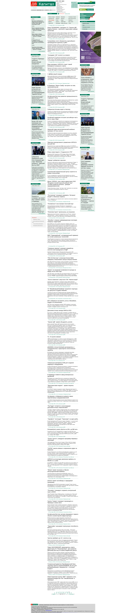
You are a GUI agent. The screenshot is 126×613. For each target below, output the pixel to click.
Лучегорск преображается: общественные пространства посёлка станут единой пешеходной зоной (38, 22)
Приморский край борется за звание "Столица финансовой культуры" (87, 6)
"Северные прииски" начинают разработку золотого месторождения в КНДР (60, 249)
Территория (63, 21)
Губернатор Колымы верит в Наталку (59, 109)
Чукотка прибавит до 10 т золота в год (59, 538)
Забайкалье (58, 5)
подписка (63, 604)
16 (63, 592)
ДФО (63, 1)
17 (65, 592)
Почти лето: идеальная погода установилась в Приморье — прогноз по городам (87, 199)
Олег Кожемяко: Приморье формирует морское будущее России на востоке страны (87, 165)
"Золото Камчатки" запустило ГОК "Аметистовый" (63, 279)
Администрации (86, 23)
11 (54, 592)
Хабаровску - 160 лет (36, 219)
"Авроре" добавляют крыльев (57, 160)
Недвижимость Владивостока (38, 225)
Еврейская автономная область (62, 4)
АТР (57, 1)
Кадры (62, 20)
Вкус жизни (71, 21)
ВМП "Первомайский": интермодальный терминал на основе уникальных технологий (63, 236)
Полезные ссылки (86, 27)
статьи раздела (42, 51)
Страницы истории (72, 16)
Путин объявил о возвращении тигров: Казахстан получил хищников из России (87, 80)
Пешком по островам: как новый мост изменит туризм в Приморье (38, 199)
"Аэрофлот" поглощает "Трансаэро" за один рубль (63, 419)
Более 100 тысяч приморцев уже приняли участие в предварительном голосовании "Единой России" (37, 125)
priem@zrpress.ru (49, 610)
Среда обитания (64, 23)
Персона (62, 18)
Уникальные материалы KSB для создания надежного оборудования (61, 363)
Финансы (57, 18)
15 (61, 592)
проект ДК (52, 604)
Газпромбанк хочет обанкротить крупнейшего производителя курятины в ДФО (61, 41)
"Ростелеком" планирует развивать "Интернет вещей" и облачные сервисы (61, 195)
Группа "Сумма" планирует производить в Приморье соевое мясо (60, 501)
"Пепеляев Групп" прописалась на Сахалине (61, 212)
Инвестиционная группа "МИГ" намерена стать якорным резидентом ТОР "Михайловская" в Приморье (62, 578)
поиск (68, 604)
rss (66, 604)
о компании (41, 604)
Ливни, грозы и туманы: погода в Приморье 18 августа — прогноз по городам (38, 35)
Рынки (57, 20)
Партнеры (63, 16)
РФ (60, 1)
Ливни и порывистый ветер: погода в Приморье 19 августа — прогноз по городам (38, 29)
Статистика (85, 29)
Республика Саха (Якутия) (61, 9)
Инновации (58, 23)
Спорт (70, 23)
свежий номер (46, 604)
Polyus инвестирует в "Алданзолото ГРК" (60, 152)
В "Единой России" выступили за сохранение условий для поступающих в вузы (38, 42)
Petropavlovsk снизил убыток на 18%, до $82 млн (62, 429)
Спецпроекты (83, 15)
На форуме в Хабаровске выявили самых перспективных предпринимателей (60, 397)
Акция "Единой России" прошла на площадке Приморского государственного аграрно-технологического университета (38, 67)
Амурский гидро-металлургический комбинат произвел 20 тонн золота (61, 130)
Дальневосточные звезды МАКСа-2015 (59, 310)
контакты (72, 604)
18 (67, 592)
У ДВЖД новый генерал (55, 74)
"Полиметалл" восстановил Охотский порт (60, 203)
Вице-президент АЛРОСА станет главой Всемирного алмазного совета (60, 65)
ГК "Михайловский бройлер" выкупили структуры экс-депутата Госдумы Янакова (62, 289)
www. (34, 7)
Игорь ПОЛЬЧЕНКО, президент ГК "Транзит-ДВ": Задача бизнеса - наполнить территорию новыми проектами (63, 29)
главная (50, 13)
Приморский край (59, 8)
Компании (58, 16)
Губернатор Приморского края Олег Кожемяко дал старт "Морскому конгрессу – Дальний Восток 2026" (38, 161)
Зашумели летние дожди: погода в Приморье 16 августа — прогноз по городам (38, 48)
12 (56, 592)
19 (69, 592)
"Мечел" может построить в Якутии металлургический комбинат (58, 470)
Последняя (71, 594)
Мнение (50, 21)
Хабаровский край (59, 11)
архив (59, 604)
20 (71, 592)
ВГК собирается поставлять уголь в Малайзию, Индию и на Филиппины (62, 301)
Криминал (71, 20)
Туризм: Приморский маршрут (38, 223)
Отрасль (57, 21)
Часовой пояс (51, 18)
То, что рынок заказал (54, 336)
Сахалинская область (60, 10)
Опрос (82, 13)
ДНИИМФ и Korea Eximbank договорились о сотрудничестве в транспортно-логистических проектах (61, 348)
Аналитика (83, 18)
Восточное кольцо (72, 18)
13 (58, 592)
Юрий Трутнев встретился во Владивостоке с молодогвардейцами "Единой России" (38, 91)
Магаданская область (60, 7)
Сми (83, 25)
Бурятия (58, 3)
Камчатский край (59, 6)
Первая (53, 594)
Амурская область (59, 2)
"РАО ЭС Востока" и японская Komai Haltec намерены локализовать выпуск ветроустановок (62, 258)
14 (60, 592)
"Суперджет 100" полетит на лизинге (59, 55)
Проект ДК (51, 23)
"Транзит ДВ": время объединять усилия (60, 322)
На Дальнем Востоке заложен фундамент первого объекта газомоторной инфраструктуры (63, 514)
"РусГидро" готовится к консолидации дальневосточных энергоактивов (59, 406)
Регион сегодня (35, 17)
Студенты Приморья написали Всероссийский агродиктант (38, 61)
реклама (56, 604)
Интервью (83, 17)
